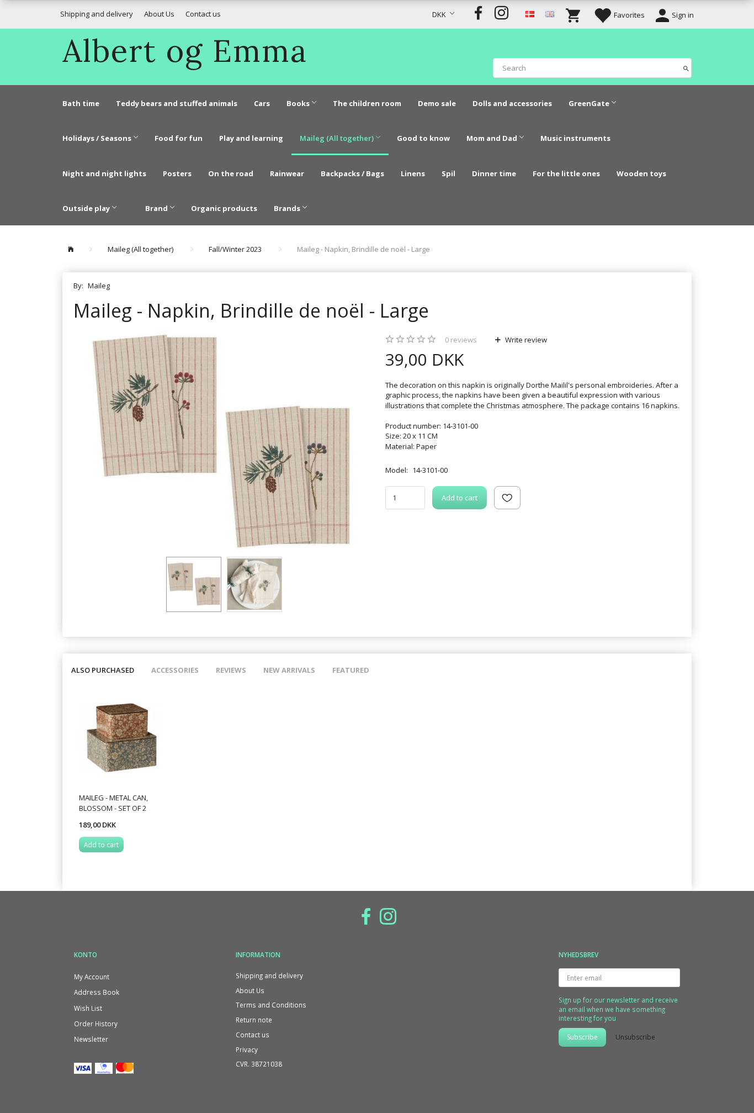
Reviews (231, 670)
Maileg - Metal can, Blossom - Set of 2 (113, 803)
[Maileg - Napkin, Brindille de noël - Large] (221, 441)
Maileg (99, 286)
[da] (530, 13)
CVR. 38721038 (259, 1063)
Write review (525, 340)
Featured (350, 670)
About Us (159, 14)
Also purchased (102, 670)
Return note (254, 1019)
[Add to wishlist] (507, 497)
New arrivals (289, 670)
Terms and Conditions (271, 1004)
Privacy (247, 1049)
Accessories (175, 670)
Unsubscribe (635, 1037)
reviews (461, 340)
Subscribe (582, 1037)
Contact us (203, 14)
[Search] (686, 67)
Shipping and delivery (96, 14)
